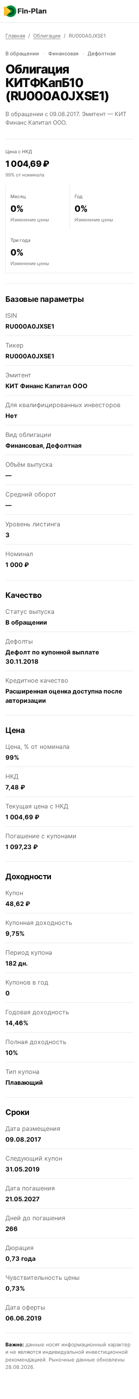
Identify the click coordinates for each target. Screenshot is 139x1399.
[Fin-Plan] (25, 11)
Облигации (47, 36)
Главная (15, 36)
